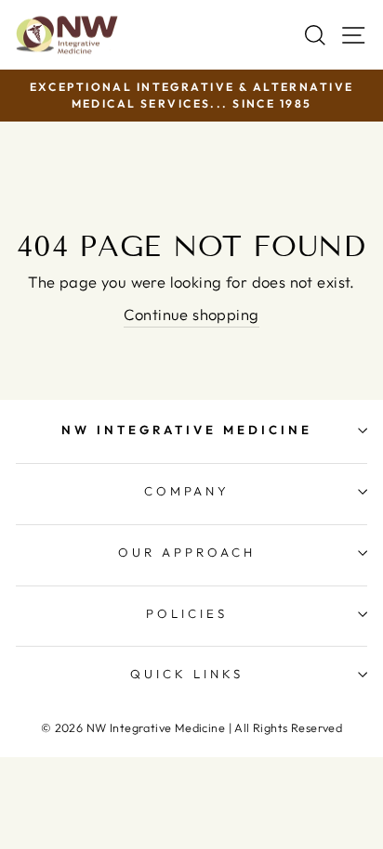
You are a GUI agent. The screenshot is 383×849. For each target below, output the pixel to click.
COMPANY (187, 490)
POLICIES (187, 613)
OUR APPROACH (187, 552)
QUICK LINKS (187, 673)
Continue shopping (191, 314)
